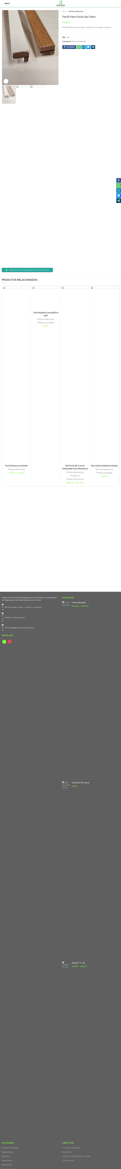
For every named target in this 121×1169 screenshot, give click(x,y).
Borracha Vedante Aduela (104, 465)
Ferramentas (7, 1160)
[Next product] (118, 11)
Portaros (74, 475)
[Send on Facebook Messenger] (88, 47)
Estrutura (5, 1156)
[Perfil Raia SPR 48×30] (66, 870)
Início (64, 11)
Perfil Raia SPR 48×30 (80, 783)
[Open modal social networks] (93, 47)
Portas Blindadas (79, 603)
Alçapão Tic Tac (78, 963)
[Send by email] (84, 47)
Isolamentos (7, 1165)
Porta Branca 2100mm (16, 465)
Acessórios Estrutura (10, 1148)
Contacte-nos (68, 1160)
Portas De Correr (75, 479)
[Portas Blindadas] (66, 689)
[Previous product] (113, 11)
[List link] (30, 617)
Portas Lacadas (46, 322)
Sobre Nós (66, 1152)
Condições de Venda (71, 1148)
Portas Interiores (76, 11)
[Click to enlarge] (6, 81)
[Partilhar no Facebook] (69, 47)
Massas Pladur (8, 1152)
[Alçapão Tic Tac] (66, 1050)
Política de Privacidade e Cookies (76, 1156)
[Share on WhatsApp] (79, 47)
